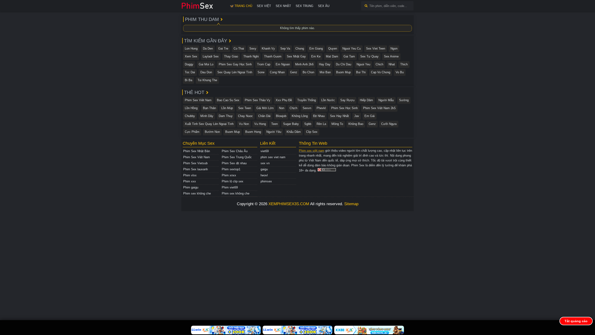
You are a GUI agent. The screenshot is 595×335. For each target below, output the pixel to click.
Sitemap (351, 204)
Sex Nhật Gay (296, 56)
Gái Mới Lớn (265, 108)
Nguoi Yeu (363, 64)
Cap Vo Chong (380, 72)
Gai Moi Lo (206, 64)
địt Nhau (319, 116)
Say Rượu (347, 100)
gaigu (264, 169)
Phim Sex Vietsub (195, 163)
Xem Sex (191, 56)
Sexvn (307, 108)
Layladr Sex (211, 56)
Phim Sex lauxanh (195, 169)
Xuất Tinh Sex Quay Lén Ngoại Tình (209, 124)
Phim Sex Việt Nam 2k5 (379, 108)
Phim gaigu (190, 187)
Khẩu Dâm (294, 132)
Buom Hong (253, 132)
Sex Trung (304, 6)
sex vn (265, 163)
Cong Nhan (277, 72)
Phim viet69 (230, 187)
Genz (293, 72)
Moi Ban (325, 72)
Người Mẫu (386, 100)
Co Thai (239, 48)
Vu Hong (260, 124)
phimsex (266, 181)
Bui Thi (361, 72)
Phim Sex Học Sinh (344, 108)
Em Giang (316, 48)
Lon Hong (191, 48)
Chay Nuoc (245, 116)
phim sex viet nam (273, 157)
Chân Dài (264, 116)
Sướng (404, 100)
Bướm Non (212, 132)
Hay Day (325, 64)
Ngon (393, 48)
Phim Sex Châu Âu (235, 151)
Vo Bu (400, 72)
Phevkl (321, 108)
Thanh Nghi (251, 56)
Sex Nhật (283, 6)
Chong (299, 48)
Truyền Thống (306, 100)
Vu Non (244, 124)
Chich (379, 64)
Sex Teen (244, 108)
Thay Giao (231, 56)
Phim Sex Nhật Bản (196, 151)
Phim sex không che (197, 193)
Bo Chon (308, 72)
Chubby (190, 116)
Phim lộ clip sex (232, 181)
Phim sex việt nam (311, 150)
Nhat (392, 64)
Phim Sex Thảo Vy (257, 100)
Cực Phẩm (192, 132)
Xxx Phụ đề (284, 100)
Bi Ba (188, 80)
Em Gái (369, 116)
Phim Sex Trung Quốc (237, 157)
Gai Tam (349, 56)
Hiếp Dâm (366, 100)
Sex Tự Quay (369, 56)
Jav (356, 116)
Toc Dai (190, 72)
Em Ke (316, 56)
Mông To (337, 124)
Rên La (321, 124)
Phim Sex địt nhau (234, 163)
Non (281, 108)
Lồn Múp (227, 108)
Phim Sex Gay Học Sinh (235, 64)
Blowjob (281, 116)
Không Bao (355, 124)
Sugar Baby (291, 124)
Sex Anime (391, 56)
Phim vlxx (190, 175)
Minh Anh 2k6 (304, 64)
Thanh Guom (272, 56)
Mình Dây (206, 116)
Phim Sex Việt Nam (196, 157)
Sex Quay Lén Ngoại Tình (234, 72)
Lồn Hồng (191, 108)
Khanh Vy (268, 48)
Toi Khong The (207, 80)
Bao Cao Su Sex (228, 100)
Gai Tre (223, 48)
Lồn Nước (328, 100)
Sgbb (307, 124)
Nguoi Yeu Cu (351, 48)
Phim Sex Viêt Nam (198, 100)
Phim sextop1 (231, 169)
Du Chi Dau (343, 64)
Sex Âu (323, 6)
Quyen (332, 48)
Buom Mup (343, 72)
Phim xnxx (229, 175)
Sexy (252, 48)
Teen (274, 124)
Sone (261, 72)
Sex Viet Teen (375, 48)
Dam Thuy (226, 116)
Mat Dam (332, 56)
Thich (404, 64)
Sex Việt (264, 6)
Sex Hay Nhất (339, 116)
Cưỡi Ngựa (389, 124)
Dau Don (206, 72)
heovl (264, 175)
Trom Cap (263, 64)
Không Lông (300, 116)
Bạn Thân (209, 108)
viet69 (265, 151)
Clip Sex (311, 132)
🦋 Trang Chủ (241, 6)
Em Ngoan (283, 64)
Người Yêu (273, 132)
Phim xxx (189, 181)
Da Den (208, 48)
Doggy (189, 64)
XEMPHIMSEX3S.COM (288, 204)
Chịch (293, 108)
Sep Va (285, 48)
